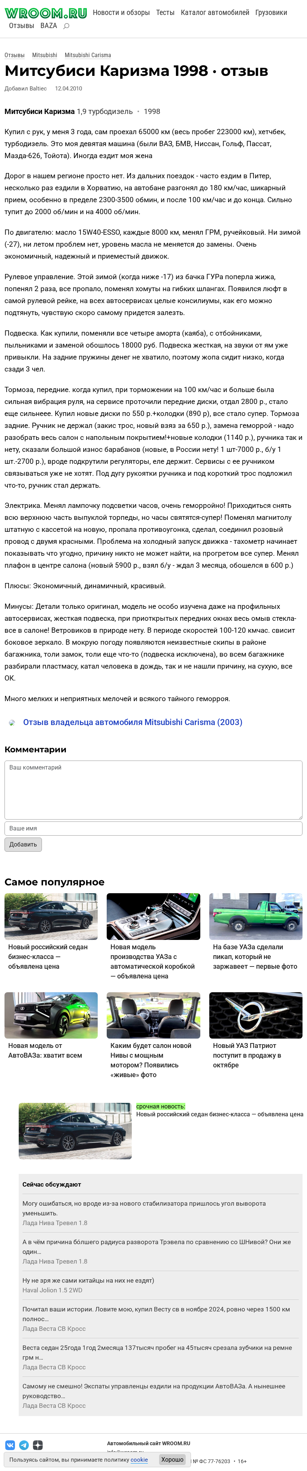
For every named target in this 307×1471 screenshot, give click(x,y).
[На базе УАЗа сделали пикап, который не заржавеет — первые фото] (256, 916)
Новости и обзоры (121, 12)
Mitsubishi (44, 55)
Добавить (23, 844)
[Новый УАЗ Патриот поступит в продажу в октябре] (256, 1014)
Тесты (165, 12)
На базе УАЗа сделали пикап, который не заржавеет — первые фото (255, 956)
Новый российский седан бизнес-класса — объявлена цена (48, 956)
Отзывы (21, 25)
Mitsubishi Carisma (88, 55)
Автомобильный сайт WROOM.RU (148, 1443)
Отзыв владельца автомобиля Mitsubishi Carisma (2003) (133, 722)
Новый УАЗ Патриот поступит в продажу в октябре (247, 1055)
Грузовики (271, 12)
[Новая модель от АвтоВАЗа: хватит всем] (51, 1014)
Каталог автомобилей (215, 12)
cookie (139, 1459)
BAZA (48, 25)
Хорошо (172, 1459)
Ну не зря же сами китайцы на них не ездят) (88, 1280)
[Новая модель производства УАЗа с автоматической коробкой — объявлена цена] (153, 916)
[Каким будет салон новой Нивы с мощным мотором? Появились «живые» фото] (153, 1014)
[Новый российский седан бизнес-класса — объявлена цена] (51, 916)
